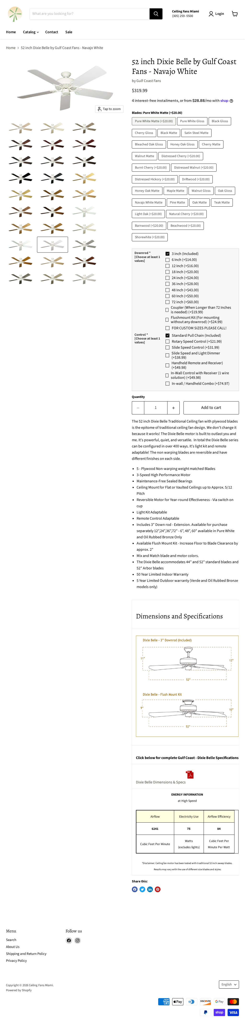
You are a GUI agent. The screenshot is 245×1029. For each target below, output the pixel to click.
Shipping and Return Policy (26, 953)
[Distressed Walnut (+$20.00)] (194, 173)
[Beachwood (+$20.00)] (186, 231)
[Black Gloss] (220, 126)
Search (11, 939)
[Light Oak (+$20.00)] (149, 219)
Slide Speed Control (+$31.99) (195, 347)
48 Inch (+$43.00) (185, 290)
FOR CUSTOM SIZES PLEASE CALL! (199, 328)
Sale (68, 32)
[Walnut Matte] (145, 161)
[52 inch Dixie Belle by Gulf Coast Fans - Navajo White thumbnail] (21, 278)
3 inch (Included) (185, 254)
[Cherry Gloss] (144, 138)
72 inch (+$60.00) (185, 302)
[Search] (156, 13)
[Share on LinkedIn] (150, 889)
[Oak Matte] (200, 207)
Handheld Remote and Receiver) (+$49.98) (197, 365)
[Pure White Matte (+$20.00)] (154, 126)
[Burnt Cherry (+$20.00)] (151, 173)
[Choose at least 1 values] (147, 259)
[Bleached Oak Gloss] (149, 149)
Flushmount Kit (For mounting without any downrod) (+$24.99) (197, 319)
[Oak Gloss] (225, 196)
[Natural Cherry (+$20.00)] (187, 219)
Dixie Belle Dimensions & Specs (161, 782)
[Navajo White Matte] (149, 207)
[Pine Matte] (178, 207)
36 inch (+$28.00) (185, 284)
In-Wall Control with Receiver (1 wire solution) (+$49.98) (200, 375)
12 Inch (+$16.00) (185, 266)
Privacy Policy (16, 960)
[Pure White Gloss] (193, 126)
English (227, 984)
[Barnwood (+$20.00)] (149, 231)
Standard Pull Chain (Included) (196, 335)
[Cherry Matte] (212, 149)
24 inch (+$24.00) (185, 278)
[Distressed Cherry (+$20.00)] (181, 161)
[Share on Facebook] (135, 889)
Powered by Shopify (19, 990)
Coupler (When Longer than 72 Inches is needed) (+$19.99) (201, 309)
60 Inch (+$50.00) (185, 296)
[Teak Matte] (222, 207)
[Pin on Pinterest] (158, 889)
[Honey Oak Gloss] (183, 149)
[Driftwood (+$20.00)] (196, 184)
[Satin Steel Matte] (197, 138)
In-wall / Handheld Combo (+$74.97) (200, 383)
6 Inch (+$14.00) (184, 260)
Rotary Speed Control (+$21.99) (197, 341)
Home (11, 32)
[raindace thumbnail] (21, 127)
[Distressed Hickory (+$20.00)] (155, 184)
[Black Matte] (169, 138)
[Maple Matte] (176, 196)
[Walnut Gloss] (202, 196)
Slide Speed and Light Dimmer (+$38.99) (196, 355)
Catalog (29, 32)
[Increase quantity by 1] (173, 407)
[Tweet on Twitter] (142, 889)
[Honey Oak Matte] (148, 196)
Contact (51, 32)
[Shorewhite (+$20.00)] (150, 242)
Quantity (138, 397)
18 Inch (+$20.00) (185, 272)
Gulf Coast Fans (148, 80)
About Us (12, 946)
